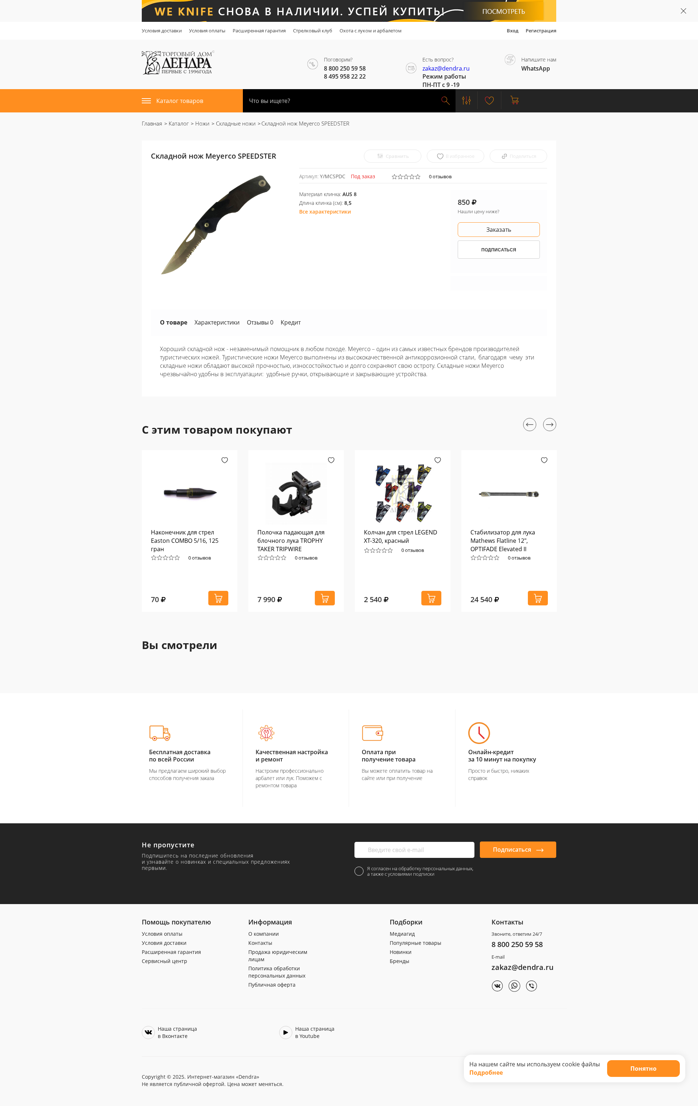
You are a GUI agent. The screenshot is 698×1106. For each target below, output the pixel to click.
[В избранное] (224, 461)
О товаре (173, 322)
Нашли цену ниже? (478, 211)
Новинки (401, 951)
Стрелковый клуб (312, 30)
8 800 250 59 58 (517, 944)
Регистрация (541, 30)
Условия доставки (162, 30)
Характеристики (217, 322)
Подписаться (513, 850)
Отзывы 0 (260, 322)
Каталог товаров (179, 101)
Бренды (399, 961)
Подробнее (486, 1073)
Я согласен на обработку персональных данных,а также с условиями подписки (420, 871)
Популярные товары (415, 942)
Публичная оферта (272, 984)
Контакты (260, 942)
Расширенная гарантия (259, 30)
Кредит (291, 322)
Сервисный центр (164, 961)
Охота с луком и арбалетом (371, 30)
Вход (512, 30)
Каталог (178, 123)
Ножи (201, 123)
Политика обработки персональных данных (276, 972)
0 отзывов (440, 176)
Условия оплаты (207, 30)
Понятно (643, 1069)
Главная (152, 123)
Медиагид (402, 933)
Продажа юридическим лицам (277, 955)
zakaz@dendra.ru (446, 68)
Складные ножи (235, 123)
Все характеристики (325, 211)
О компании (263, 933)
